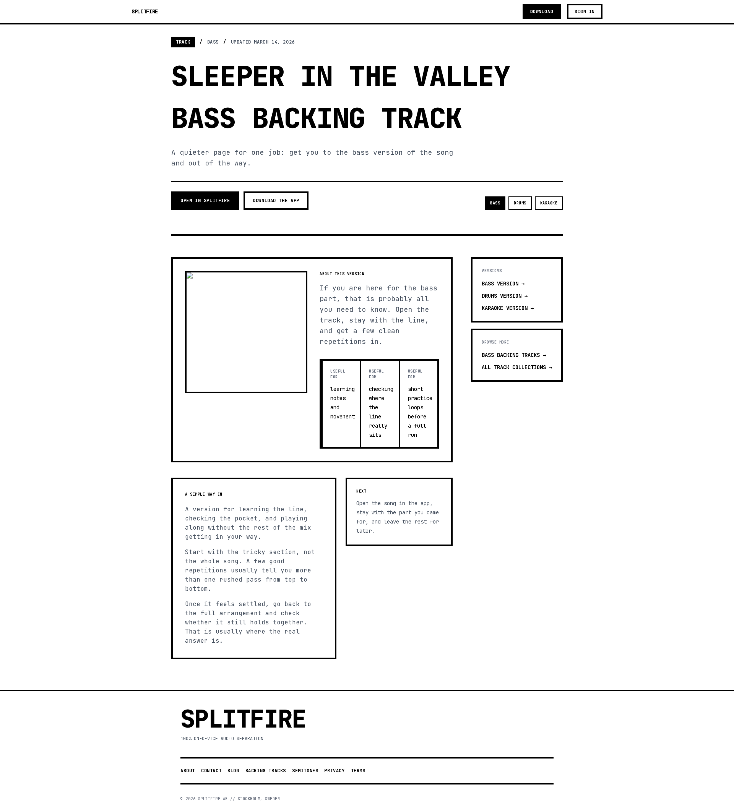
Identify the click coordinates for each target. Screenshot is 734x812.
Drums (520, 203)
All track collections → (517, 367)
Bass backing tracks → (514, 355)
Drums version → (505, 295)
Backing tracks (265, 771)
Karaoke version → (508, 308)
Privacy (334, 771)
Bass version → (503, 283)
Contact (211, 771)
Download (541, 11)
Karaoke (549, 203)
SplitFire (145, 11)
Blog (233, 771)
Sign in (585, 11)
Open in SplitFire (205, 201)
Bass (495, 203)
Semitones (305, 771)
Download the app (276, 201)
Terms (358, 771)
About (187, 771)
